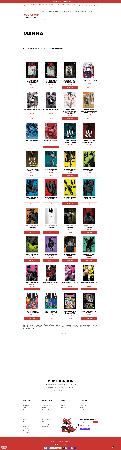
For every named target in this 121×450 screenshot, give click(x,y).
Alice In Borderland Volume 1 (89, 311)
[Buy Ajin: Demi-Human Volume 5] (32, 244)
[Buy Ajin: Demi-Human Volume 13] (51, 187)
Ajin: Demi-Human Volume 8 (89, 255)
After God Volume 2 (51, 141)
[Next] (66, 333)
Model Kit (82, 412)
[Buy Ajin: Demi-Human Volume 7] (70, 244)
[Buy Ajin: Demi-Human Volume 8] (89, 244)
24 (32, 27)
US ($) (96, 5)
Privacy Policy (26, 426)
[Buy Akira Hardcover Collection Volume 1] (32, 301)
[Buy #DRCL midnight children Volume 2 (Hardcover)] (51, 70)
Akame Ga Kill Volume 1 (51, 283)
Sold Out (32, 87)
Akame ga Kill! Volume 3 (89, 283)
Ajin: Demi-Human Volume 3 (70, 226)
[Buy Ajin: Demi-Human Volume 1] (51, 159)
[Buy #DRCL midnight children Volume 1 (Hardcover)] (32, 70)
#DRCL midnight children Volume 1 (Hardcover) (32, 81)
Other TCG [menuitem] (68, 11)
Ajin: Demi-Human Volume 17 (51, 226)
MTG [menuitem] (56, 11)
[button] (81, 425)
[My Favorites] (91, 5)
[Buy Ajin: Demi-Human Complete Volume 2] (89, 131)
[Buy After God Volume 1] (32, 131)
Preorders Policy (46, 419)
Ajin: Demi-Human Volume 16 (32, 226)
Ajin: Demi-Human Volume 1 (51, 169)
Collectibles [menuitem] (83, 11)
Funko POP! (83, 403)
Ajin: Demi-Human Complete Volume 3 (32, 169)
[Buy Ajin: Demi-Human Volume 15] (89, 187)
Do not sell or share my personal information (31, 431)
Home (64, 27)
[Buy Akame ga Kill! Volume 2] (70, 273)
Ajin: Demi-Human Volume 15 (89, 198)
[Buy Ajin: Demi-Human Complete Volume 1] (70, 131)
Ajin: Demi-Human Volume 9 (32, 283)
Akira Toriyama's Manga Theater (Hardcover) (70, 312)
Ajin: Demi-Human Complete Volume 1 (70, 141)
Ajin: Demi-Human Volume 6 (51, 255)
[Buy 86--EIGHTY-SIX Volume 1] (89, 70)
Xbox (24, 407)
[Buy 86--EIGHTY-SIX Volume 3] (51, 100)
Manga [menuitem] (90, 11)
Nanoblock (82, 409)
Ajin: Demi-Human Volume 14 (70, 198)
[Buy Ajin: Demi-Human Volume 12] (32, 187)
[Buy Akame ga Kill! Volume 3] (89, 273)
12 (29, 27)
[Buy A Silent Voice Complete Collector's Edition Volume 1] (89, 100)
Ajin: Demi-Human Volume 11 (89, 169)
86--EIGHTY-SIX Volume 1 (89, 80)
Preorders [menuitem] (51, 11)
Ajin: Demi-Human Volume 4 (89, 226)
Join (95, 422)
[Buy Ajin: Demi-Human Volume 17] (51, 216)
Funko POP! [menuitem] (76, 11)
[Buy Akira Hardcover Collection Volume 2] (51, 301)
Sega (24, 409)
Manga (63, 405)
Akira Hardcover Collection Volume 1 (32, 311)
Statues (63, 403)
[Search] (80, 5)
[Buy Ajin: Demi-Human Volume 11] (89, 159)
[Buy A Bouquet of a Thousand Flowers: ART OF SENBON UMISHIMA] (70, 100)
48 (37, 27)
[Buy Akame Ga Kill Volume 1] (51, 273)
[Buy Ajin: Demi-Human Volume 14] (70, 187)
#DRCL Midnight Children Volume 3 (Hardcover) (69, 81)
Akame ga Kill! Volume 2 (70, 283)
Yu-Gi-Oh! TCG (46, 407)
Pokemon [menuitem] (61, 11)
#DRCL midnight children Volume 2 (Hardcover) (51, 81)
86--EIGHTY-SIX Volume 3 (51, 110)
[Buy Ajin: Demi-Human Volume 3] (70, 216)
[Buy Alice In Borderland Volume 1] (89, 301)
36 (34, 27)
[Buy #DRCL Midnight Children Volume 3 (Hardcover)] (70, 70)
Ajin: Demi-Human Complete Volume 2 (89, 141)
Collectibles (83, 405)
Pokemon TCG (45, 403)
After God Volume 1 (32, 141)
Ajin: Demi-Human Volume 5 (32, 255)
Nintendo (25, 403)
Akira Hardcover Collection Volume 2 (51, 311)
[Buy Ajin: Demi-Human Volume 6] (51, 244)
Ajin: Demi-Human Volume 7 (70, 255)
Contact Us (45, 426)
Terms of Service (27, 428)
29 (62, 333)
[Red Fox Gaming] (31, 15)
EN (93, 5)
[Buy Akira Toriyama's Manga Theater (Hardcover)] (70, 301)
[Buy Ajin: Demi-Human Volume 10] (70, 159)
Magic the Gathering (47, 405)
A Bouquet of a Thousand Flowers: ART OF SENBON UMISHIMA (70, 112)
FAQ (24, 424)
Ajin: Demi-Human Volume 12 (32, 198)
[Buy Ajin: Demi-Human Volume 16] (32, 216)
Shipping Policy (46, 422)
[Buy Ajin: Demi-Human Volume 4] (89, 216)
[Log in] (89, 5)
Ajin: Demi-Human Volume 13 (51, 198)
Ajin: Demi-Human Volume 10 (70, 169)
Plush (81, 407)
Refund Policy (45, 424)
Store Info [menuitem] (42, 20)
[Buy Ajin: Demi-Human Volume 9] (32, 273)
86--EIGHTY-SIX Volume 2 (32, 110)
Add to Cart (70, 87)
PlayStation (26, 405)
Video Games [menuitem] (43, 11)
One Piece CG (45, 409)
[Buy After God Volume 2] (51, 131)
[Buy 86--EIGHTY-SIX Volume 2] (32, 100)
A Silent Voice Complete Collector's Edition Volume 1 (89, 111)
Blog (24, 422)
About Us (25, 419)
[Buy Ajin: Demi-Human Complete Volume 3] (32, 159)
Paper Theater (64, 407)
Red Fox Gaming (58, 444)
